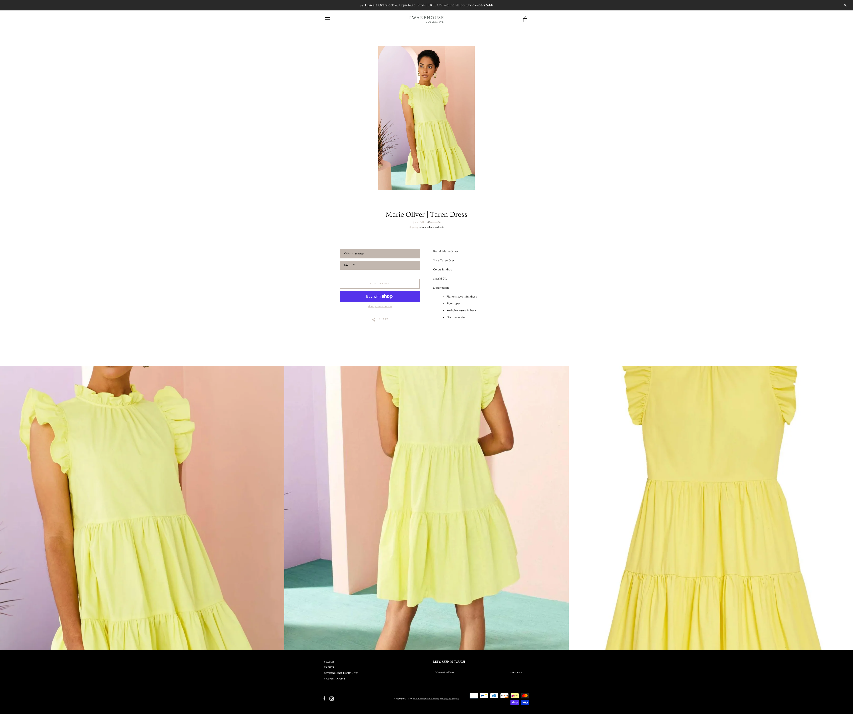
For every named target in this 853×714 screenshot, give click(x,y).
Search (329, 662)
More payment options (380, 306)
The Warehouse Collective (426, 698)
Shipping (413, 227)
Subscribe (516, 673)
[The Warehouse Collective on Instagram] (331, 698)
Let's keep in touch (449, 662)
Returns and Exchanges (341, 673)
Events (329, 667)
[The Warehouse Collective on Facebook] (324, 698)
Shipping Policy (334, 679)
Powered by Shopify (449, 698)
